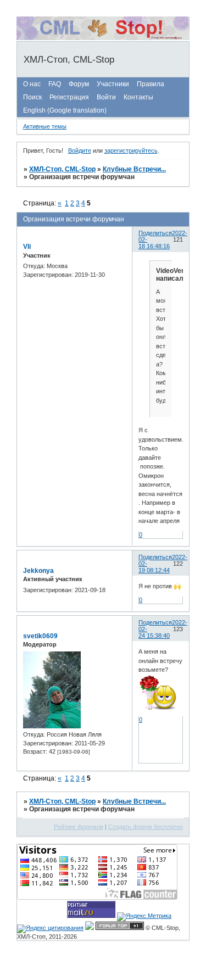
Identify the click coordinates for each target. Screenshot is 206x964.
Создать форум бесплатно (145, 826)
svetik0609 (40, 636)
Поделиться (155, 233)
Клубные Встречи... (134, 169)
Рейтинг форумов (78, 826)
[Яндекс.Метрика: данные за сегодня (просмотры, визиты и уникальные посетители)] (144, 916)
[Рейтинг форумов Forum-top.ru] (120, 927)
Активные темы (44, 126)
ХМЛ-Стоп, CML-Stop (62, 169)
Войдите (79, 150)
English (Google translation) (65, 110)
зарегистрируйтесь (131, 150)
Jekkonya (38, 571)
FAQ (54, 84)
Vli (27, 246)
